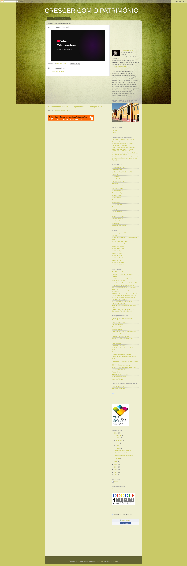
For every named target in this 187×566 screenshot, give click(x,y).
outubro (118, 438)
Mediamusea (116, 202)
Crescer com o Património (120, 489)
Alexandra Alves (128, 50)
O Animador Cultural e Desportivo (122, 334)
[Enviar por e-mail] (71, 64)
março (118, 448)
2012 (116, 433)
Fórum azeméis (117, 211)
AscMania (115, 359)
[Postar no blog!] (73, 64)
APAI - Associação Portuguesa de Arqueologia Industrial (122, 302)
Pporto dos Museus (118, 207)
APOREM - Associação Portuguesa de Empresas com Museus (123, 298)
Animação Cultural (117, 327)
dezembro (119, 435)
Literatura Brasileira (118, 386)
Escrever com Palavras (119, 322)
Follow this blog (125, 523)
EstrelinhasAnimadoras (119, 369)
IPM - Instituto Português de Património (124, 287)
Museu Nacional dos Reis (120, 241)
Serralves (115, 235)
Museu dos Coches (118, 248)
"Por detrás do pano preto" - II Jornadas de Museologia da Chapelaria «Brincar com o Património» (125, 158)
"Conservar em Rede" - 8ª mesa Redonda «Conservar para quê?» (125, 153)
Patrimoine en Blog (118, 181)
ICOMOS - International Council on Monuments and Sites (122, 279)
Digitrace (114, 276)
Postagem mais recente (58, 107)
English (114, 132)
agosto (118, 443)
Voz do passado (117, 204)
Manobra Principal (117, 379)
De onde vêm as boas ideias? (124, 455)
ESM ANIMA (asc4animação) (121, 365)
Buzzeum (115, 183)
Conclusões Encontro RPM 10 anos (123, 139)
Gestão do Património (62, 19)
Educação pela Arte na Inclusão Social (124, 356)
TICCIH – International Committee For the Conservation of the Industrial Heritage (125, 294)
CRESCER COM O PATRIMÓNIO (91, 10)
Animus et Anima (117, 343)
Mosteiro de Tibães (118, 216)
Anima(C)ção (116, 372)
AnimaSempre (116, 352)
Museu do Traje (117, 250)
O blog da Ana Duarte (118, 167)
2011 (115, 462)
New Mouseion (116, 221)
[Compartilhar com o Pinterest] (79, 64)
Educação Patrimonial (118, 388)
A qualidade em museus (119, 200)
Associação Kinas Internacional (121, 354)
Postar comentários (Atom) (62, 110)
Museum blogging (117, 195)
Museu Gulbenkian (118, 246)
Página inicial (78, 107)
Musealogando (116, 197)
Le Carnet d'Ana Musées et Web (122, 172)
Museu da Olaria (117, 260)
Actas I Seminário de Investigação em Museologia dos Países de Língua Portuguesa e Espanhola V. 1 (123, 149)
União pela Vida (117, 329)
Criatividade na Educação (123, 450)
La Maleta (115, 341)
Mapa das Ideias (117, 179)
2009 (116, 467)
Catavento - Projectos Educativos (122, 274)
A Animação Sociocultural (119, 374)
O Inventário (116, 176)
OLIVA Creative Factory (119, 272)
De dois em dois (117, 169)
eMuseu (114, 214)
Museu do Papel (117, 255)
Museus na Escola (117, 190)
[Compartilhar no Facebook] (77, 64)
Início (50, 19)
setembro (119, 440)
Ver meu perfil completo (119, 66)
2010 (116, 464)
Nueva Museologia (117, 188)
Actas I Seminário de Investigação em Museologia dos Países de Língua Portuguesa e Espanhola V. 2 (123, 143)
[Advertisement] (78, 91)
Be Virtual (115, 174)
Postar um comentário (57, 71)
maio (117, 445)
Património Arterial (117, 218)
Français (114, 130)
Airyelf (101, 561)
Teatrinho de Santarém (119, 376)
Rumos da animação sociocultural (122, 338)
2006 (116, 474)
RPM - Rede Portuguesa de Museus (123, 285)
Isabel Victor (116, 223)
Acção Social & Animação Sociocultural (124, 367)
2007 (116, 472)
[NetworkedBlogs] (125, 520)
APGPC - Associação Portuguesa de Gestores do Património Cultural (123, 310)
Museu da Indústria (118, 262)
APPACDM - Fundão (118, 345)
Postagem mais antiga (98, 107)
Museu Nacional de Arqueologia (122, 244)
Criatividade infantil (121, 453)
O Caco (114, 209)
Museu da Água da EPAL (119, 233)
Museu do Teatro (117, 253)
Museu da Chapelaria (118, 265)
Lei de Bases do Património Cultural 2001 (125, 283)
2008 (116, 469)
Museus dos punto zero (119, 186)
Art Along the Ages (117, 324)
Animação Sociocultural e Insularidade (124, 331)
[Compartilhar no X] (75, 64)
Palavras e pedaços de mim (120, 336)
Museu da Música (117, 257)
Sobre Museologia (117, 193)
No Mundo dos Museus (119, 225)
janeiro (118, 458)
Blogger (115, 561)
